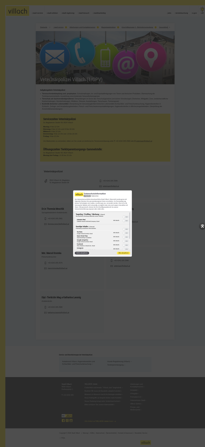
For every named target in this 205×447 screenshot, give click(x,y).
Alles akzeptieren (123, 253)
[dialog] (102, 223)
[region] (102, 230)
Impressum (87, 196)
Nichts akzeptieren (82, 253)
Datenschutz (95, 196)
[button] (124, 217)
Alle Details (116, 220)
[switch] (125, 217)
